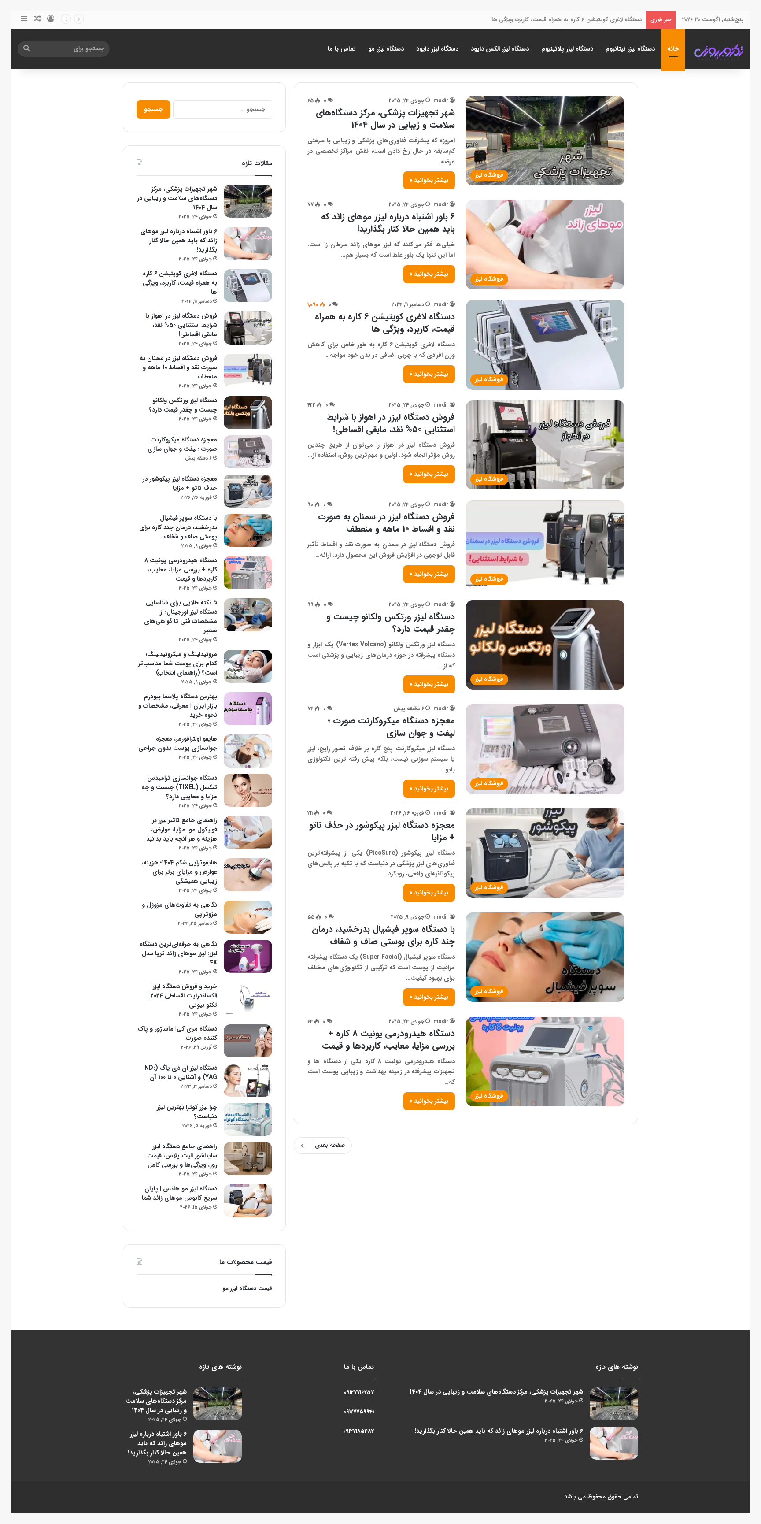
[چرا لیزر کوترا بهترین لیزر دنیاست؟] (248, 1119)
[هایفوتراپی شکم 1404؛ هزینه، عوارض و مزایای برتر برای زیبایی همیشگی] (248, 874)
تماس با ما (342, 49)
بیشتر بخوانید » (429, 180)
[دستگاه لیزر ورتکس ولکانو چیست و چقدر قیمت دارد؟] (248, 412)
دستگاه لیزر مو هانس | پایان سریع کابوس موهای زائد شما (179, 1193)
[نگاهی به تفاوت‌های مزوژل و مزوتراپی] (248, 917)
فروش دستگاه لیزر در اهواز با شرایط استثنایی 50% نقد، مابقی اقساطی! (391, 423)
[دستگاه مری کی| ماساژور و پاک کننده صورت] (248, 1040)
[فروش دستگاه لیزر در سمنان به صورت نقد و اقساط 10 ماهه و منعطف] (248, 370)
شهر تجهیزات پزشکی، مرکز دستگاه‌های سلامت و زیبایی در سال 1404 (385, 119)
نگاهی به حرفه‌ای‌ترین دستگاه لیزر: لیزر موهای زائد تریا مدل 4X (178, 953)
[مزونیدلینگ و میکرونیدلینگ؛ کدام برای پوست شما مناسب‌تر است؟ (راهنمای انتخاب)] (248, 666)
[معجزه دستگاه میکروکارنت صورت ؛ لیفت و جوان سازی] (248, 451)
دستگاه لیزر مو (386, 49)
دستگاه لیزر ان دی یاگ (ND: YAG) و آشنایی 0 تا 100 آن (180, 1072)
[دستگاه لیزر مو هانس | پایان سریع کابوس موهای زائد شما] (248, 1200)
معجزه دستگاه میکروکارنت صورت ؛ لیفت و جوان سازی (391, 727)
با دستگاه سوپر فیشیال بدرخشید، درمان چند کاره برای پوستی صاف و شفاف (383, 935)
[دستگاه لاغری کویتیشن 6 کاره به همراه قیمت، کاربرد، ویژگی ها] (248, 285)
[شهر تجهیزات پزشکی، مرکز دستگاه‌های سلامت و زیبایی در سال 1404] (248, 201)
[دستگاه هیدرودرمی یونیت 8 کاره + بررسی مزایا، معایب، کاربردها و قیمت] (248, 572)
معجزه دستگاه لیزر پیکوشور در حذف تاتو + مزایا (382, 831)
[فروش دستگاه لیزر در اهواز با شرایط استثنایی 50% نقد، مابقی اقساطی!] (248, 328)
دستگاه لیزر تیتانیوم (630, 49)
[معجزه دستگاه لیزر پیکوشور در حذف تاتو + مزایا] (248, 491)
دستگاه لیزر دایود (437, 49)
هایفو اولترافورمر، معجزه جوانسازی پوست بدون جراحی (177, 743)
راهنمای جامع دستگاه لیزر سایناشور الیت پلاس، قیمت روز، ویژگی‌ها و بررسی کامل (182, 1156)
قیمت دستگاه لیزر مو (247, 1288)
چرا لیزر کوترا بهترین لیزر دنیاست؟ (187, 1111)
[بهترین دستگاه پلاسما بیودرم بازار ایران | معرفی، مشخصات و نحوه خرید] (248, 708)
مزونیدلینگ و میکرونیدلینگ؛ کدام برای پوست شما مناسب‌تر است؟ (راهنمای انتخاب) (177, 663)
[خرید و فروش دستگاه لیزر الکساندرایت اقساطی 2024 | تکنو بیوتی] (248, 998)
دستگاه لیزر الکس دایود (500, 49)
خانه (673, 49)
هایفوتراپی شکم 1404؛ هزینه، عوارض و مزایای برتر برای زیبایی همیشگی (179, 872)
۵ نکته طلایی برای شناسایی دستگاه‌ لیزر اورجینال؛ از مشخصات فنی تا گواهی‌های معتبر (180, 616)
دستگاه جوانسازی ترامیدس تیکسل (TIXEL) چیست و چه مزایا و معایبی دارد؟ (179, 787)
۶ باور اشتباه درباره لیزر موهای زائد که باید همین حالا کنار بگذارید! (388, 223)
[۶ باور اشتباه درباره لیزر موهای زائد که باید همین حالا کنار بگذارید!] (248, 243)
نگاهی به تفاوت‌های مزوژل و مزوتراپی (179, 909)
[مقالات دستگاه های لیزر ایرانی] (718, 48)
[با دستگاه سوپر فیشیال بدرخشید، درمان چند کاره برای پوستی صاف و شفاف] (248, 530)
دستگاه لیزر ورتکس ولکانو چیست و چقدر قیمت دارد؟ (390, 623)
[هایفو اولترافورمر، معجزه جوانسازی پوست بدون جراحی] (248, 751)
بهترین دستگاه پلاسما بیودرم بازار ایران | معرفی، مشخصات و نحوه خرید (177, 706)
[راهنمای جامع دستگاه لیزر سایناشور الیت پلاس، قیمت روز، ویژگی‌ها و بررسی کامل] (248, 1158)
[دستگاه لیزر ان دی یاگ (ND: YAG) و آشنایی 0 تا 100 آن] (248, 1080)
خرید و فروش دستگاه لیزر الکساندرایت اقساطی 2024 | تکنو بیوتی (182, 996)
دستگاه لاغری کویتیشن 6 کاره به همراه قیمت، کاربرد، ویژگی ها (566, 19)
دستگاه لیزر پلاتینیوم (567, 49)
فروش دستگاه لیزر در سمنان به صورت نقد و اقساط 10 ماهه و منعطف (386, 523)
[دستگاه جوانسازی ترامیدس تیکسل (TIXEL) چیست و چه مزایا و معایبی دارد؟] (248, 790)
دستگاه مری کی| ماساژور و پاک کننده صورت (177, 1033)
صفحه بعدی (330, 1145)
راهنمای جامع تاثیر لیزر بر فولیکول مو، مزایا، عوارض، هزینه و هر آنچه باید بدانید (181, 830)
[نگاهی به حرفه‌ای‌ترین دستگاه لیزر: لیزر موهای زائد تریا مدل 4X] (248, 956)
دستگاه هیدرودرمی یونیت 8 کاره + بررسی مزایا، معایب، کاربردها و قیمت (388, 1040)
